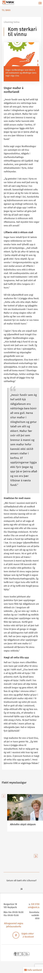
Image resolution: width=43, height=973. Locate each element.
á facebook (28, 936)
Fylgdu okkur (27, 933)
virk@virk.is (33, 907)
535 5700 (35, 904)
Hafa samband (34, 970)
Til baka (6, 10)
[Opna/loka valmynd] (40, 3)
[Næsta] (36, 856)
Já (21, 889)
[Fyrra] (3, 796)
